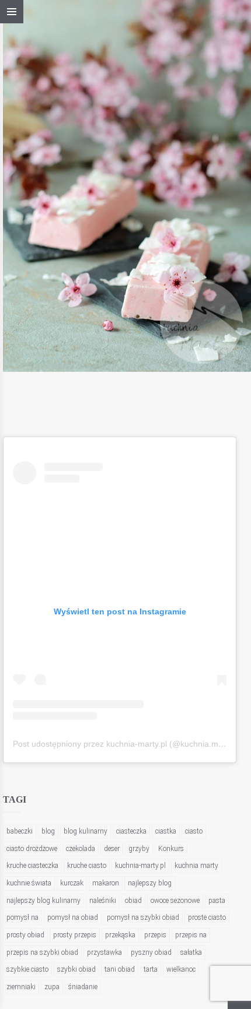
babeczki (19, 831)
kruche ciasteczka (32, 866)
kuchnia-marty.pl (140, 866)
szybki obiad (76, 969)
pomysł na (22, 917)
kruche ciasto (86, 866)
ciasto (194, 831)
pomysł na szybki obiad (143, 917)
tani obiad (119, 969)
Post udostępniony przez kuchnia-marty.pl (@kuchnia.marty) (124, 743)
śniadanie (82, 987)
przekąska (120, 935)
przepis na (191, 935)
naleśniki (102, 901)
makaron (105, 883)
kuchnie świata (28, 883)
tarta (151, 969)
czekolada (80, 849)
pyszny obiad (151, 952)
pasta (216, 901)
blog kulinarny (85, 831)
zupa (52, 987)
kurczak (71, 883)
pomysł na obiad (72, 917)
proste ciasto (207, 917)
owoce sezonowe (175, 901)
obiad (133, 901)
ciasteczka (131, 831)
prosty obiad (25, 935)
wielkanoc (181, 969)
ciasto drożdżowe (31, 849)
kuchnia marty (196, 866)
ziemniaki (21, 987)
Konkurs (171, 849)
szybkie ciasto (27, 969)
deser (112, 849)
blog (48, 831)
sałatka (191, 952)
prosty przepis (74, 935)
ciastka (165, 831)
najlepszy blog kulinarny (43, 901)
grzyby (138, 849)
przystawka (104, 952)
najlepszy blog (150, 883)
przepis (155, 935)
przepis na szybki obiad (42, 952)
